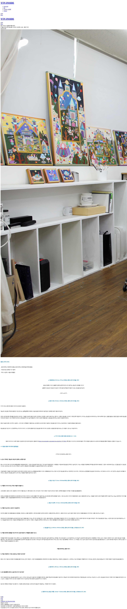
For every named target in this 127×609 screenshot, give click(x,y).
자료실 (5, 11)
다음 (2, 600)
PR (4, 8)
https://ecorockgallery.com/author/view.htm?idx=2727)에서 (53, 441)
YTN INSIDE (7, 3)
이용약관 (3, 601)
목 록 (2, 596)
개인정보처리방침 (10, 601)
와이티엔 (6, 6)
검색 (2, 13)
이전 (2, 598)
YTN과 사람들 (7, 9)
